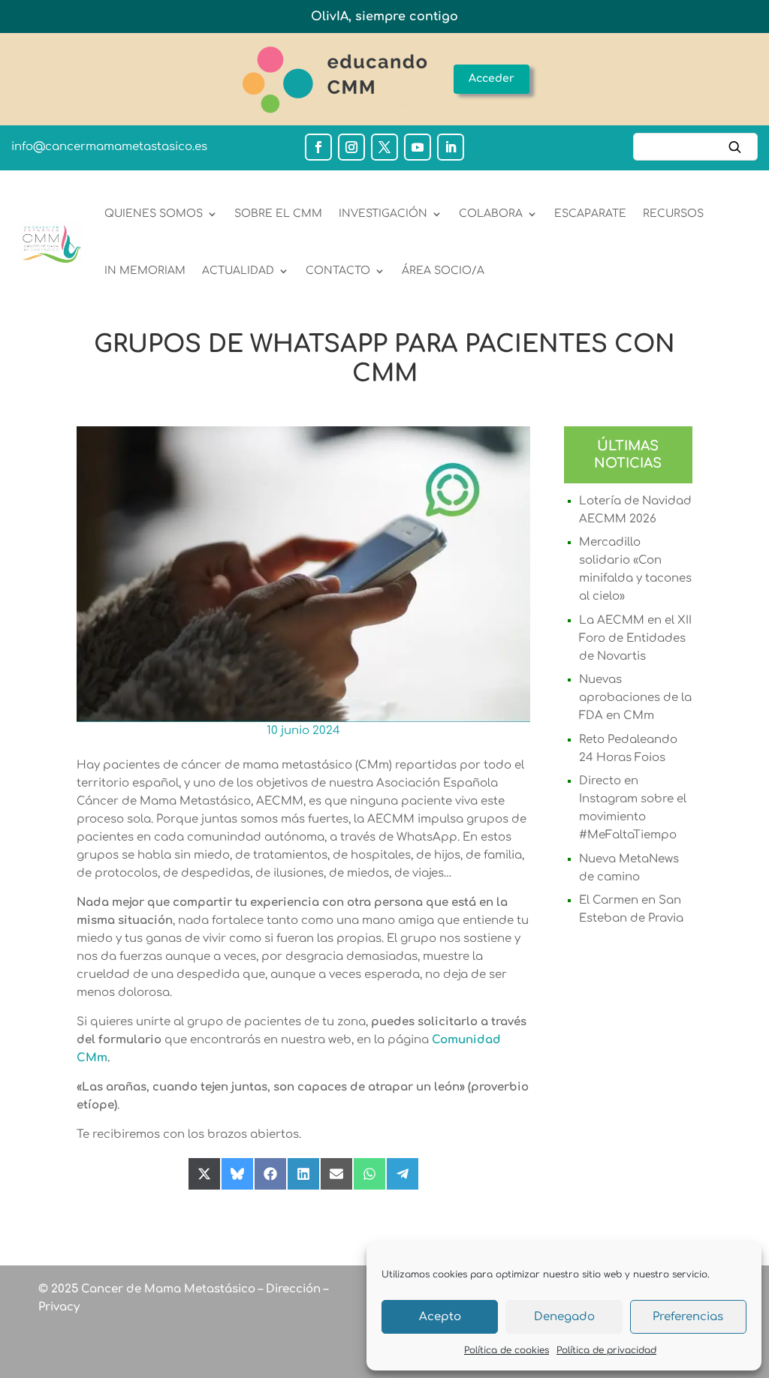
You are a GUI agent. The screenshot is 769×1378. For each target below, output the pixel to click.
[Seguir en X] (384, 147)
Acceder (491, 78)
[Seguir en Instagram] (351, 147)
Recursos (673, 213)
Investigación (383, 213)
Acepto (440, 1316)
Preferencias (688, 1316)
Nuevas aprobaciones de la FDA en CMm (635, 697)
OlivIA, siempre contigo (384, 16)
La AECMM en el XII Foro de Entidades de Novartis (635, 638)
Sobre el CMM (278, 213)
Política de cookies (506, 1350)
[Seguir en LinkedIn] (450, 147)
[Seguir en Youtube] (417, 147)
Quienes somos (153, 213)
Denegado (564, 1316)
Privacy (59, 1307)
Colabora (491, 213)
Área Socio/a (443, 270)
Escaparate (590, 213)
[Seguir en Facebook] (318, 147)
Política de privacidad (606, 1350)
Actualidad (238, 270)
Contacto (338, 270)
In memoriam (144, 270)
